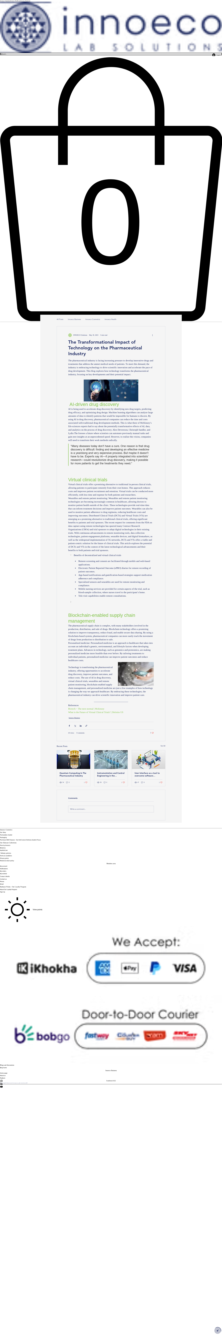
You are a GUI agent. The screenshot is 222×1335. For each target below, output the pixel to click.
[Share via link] (86, 726)
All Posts (60, 319)
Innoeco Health (110, 319)
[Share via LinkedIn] (81, 726)
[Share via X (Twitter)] (75, 726)
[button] (5, 1)
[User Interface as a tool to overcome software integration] (148, 759)
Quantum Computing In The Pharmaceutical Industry (73, 774)
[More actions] (152, 335)
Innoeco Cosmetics (92, 319)
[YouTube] (111, 1086)
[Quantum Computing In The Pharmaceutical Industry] (73, 759)
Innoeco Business (74, 319)
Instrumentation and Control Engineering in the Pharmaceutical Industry (111, 774)
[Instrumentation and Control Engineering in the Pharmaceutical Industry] (111, 759)
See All (163, 746)
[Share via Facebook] (69, 726)
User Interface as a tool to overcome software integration (147, 774)
